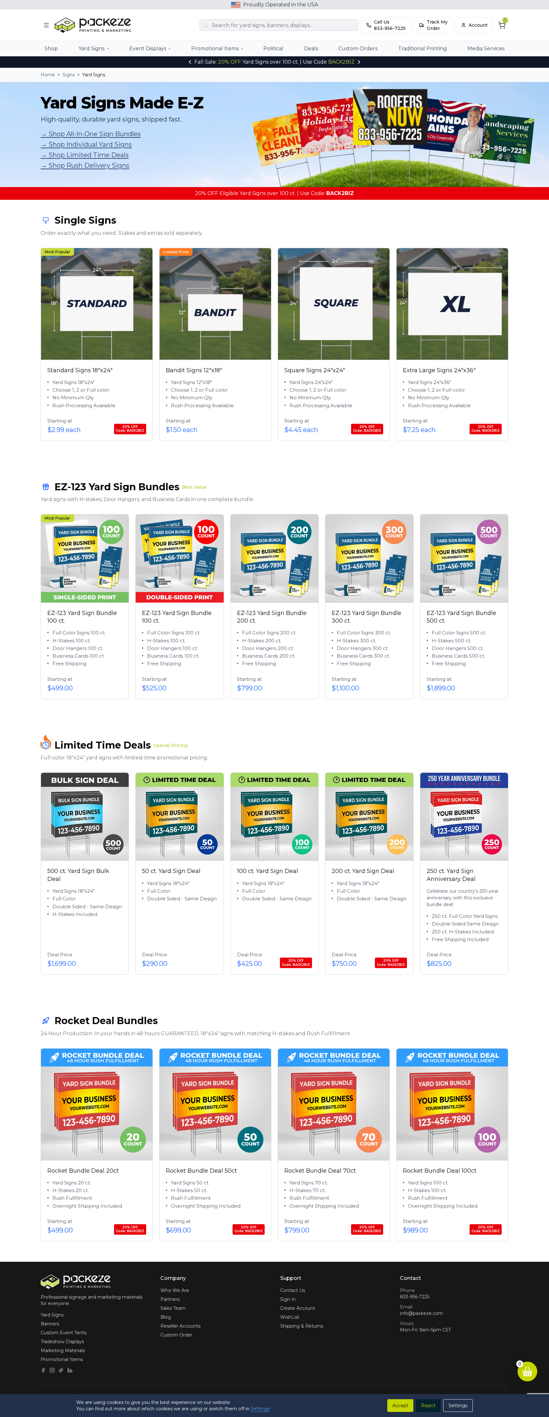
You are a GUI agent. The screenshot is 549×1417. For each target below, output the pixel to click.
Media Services (486, 48)
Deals (311, 48)
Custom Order (176, 1335)
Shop (51, 48)
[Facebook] (43, 1370)
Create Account (297, 1308)
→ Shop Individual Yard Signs (86, 144)
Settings (260, 1409)
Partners (170, 1299)
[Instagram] (52, 1370)
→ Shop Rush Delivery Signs (85, 165)
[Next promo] (359, 62)
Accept (400, 1405)
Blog (165, 1317)
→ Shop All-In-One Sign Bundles (91, 134)
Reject (428, 1405)
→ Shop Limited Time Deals (85, 155)
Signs (69, 75)
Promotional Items (215, 48)
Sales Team (173, 1308)
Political (273, 48)
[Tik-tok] (61, 1370)
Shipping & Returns (301, 1326)
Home (48, 75)
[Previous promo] (190, 62)
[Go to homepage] (94, 25)
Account (478, 25)
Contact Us (292, 1290)
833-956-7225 (414, 1297)
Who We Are (174, 1290)
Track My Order (437, 25)
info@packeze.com (421, 1313)
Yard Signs (91, 48)
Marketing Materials (63, 1350)
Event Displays (147, 48)
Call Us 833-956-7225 (390, 25)
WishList (289, 1317)
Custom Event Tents (63, 1333)
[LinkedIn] (69, 1370)
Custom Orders (357, 48)
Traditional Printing (422, 48)
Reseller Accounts (180, 1326)
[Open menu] (46, 25)
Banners (50, 1324)
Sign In (288, 1299)
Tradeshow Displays (62, 1341)
